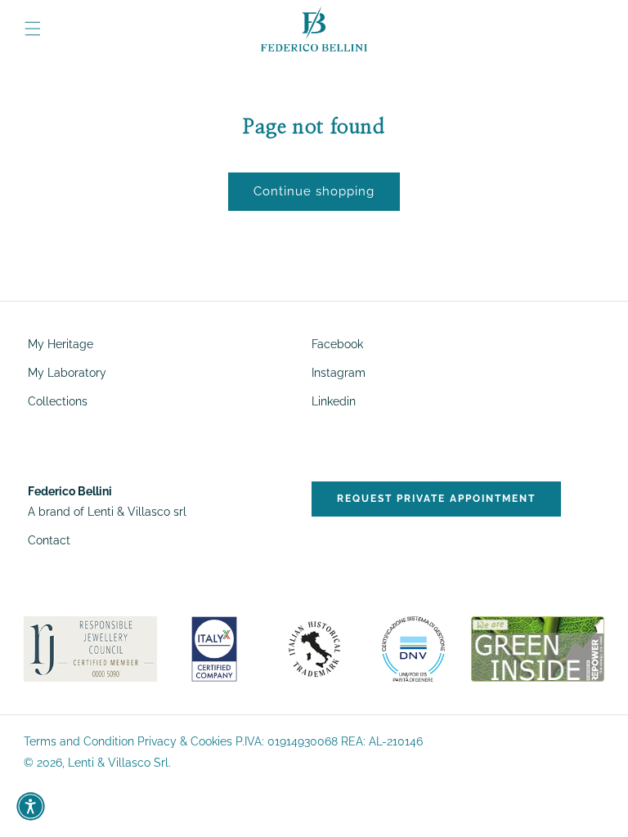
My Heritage (60, 344)
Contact (49, 540)
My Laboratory (67, 372)
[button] (33, 29)
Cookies (211, 741)
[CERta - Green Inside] (537, 648)
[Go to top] (601, 800)
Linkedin (334, 401)
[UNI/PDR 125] (413, 648)
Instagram (339, 372)
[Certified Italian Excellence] (214, 648)
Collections (57, 401)
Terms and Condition (79, 741)
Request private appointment (436, 498)
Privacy (157, 741)
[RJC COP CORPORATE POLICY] (90, 648)
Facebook (337, 344)
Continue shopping (314, 191)
